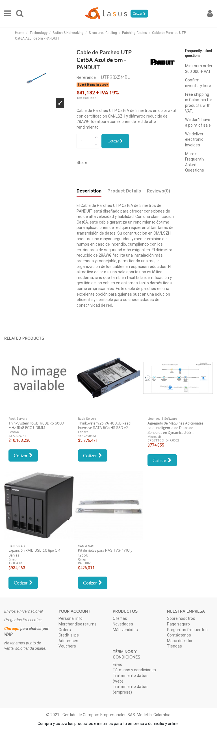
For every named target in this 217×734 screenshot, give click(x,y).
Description (89, 191)
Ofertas (120, 618)
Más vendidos (125, 629)
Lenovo (13, 432)
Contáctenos (179, 635)
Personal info (70, 618)
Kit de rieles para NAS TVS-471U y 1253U (105, 553)
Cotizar (114, 141)
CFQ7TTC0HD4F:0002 (163, 440)
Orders (64, 629)
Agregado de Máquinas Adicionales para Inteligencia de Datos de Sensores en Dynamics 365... (175, 428)
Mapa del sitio (179, 640)
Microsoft (154, 437)
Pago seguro (178, 624)
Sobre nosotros (181, 618)
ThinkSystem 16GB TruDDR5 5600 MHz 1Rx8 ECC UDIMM (36, 425)
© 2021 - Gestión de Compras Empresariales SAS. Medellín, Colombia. (108, 715)
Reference (86, 77)
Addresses (68, 640)
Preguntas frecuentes (187, 629)
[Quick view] (39, 411)
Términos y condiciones (134, 670)
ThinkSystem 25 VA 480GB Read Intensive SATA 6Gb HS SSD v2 (104, 425)
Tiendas (174, 646)
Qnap (12, 559)
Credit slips (68, 635)
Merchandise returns (77, 624)
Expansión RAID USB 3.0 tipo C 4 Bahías (34, 553)
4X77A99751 (17, 436)
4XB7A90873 (87, 436)
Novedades (123, 624)
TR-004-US (15, 563)
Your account (74, 611)
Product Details (124, 191)
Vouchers (67, 646)
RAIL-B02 (84, 563)
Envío (117, 664)
